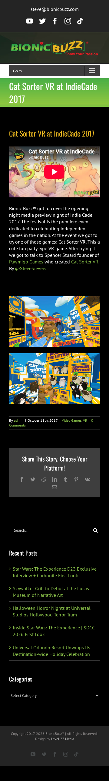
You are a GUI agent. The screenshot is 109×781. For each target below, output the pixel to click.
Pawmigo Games (26, 262)
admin (19, 420)
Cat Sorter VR (84, 262)
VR (85, 420)
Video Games (71, 420)
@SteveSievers (30, 268)
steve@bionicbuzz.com (55, 9)
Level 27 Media (62, 738)
